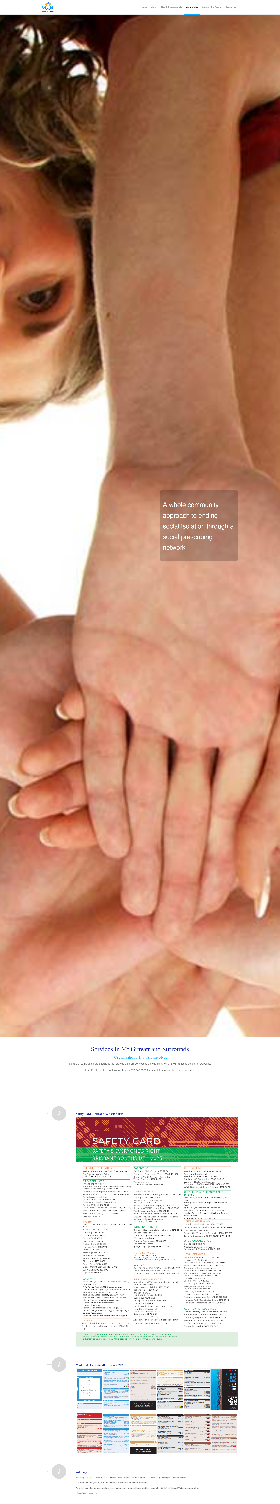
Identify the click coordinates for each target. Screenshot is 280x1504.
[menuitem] (144, 7)
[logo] (48, 7)
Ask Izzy (81, 1472)
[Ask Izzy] (59, 1479)
